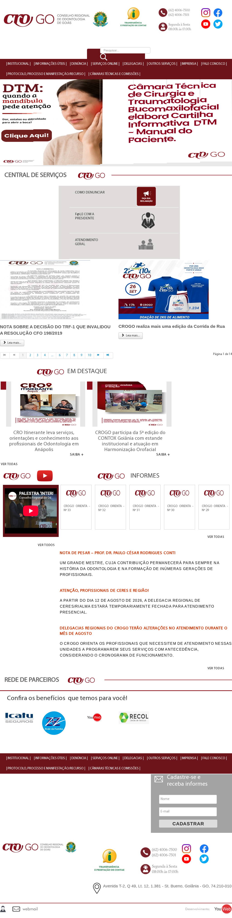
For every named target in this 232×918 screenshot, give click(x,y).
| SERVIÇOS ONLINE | (105, 64)
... (52, 355)
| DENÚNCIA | (79, 64)
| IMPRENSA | (189, 64)
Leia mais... (14, 342)
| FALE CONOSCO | (214, 64)
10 (89, 355)
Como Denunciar (90, 192)
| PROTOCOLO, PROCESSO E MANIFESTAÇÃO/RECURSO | (45, 74)
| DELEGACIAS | (133, 64)
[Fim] (108, 355)
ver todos (46, 545)
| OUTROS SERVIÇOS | (162, 64)
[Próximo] (99, 355)
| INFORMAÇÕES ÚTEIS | (50, 64)
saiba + (77, 455)
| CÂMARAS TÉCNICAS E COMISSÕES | (114, 74)
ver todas (9, 464)
